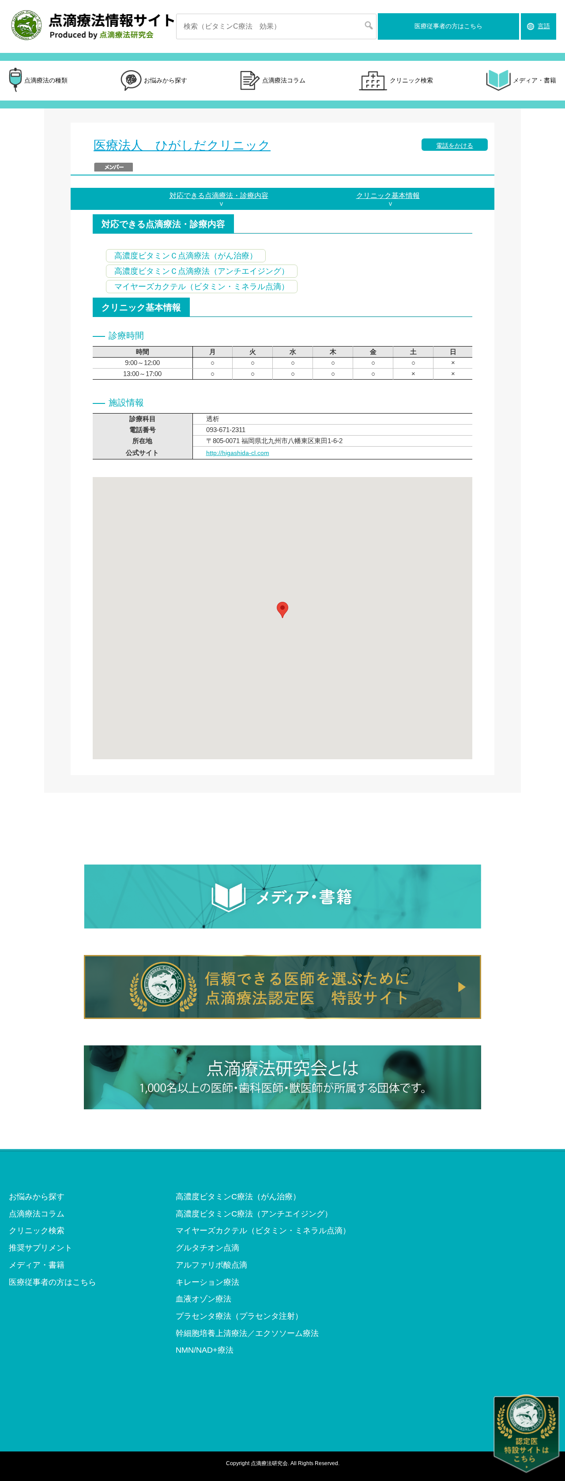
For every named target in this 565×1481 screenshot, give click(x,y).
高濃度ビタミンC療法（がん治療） (238, 1196)
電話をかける (454, 145)
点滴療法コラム (283, 80)
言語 (544, 26)
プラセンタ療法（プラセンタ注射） (239, 1316)
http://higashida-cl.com (237, 452)
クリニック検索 (411, 80)
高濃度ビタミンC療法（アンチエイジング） (254, 1213)
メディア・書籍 (534, 80)
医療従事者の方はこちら (448, 26)
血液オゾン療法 (203, 1298)
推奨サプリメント (40, 1247)
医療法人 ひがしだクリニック (182, 145)
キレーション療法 (207, 1282)
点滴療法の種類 (46, 80)
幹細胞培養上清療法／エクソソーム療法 (247, 1333)
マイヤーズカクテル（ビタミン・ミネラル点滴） (263, 1230)
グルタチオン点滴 (207, 1247)
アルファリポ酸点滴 (211, 1265)
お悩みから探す (165, 80)
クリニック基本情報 (388, 195)
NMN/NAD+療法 (205, 1350)
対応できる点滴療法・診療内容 (219, 195)
